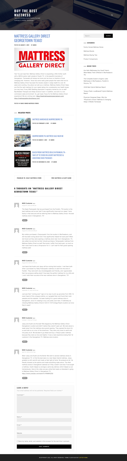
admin (34, 45)
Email (19, 425)
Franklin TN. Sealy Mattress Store (29, 178)
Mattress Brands (89, 51)
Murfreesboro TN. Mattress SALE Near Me (47, 136)
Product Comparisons (91, 59)
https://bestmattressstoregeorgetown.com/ (50, 96)
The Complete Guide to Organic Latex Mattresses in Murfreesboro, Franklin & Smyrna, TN (96, 81)
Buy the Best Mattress (25, 12)
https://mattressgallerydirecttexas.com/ (27, 98)
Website (19, 433)
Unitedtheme (83, 457)
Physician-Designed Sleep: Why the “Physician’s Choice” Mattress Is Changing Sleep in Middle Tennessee (97, 99)
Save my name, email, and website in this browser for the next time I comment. (44, 441)
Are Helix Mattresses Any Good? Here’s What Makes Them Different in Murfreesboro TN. (98, 72)
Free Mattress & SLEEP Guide (61, 178)
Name (19, 417)
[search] (112, 15)
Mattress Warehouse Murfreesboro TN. (47, 119)
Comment (20, 395)
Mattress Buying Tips (90, 55)
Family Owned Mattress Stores (29, 103)
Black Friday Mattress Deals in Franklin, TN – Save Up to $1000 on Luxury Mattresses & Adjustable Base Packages (49, 155)
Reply (24, 220)
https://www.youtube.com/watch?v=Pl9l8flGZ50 (37, 373)
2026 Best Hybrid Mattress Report (95, 87)
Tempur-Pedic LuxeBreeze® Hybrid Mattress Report (98, 92)
